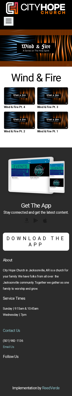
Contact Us (11, 330)
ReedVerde (51, 388)
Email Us (8, 347)
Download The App (36, 241)
